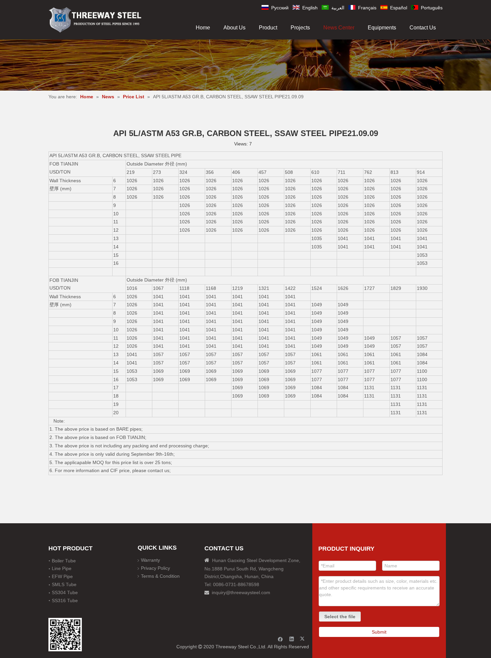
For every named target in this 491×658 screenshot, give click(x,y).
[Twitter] (303, 639)
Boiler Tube (64, 560)
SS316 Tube (65, 600)
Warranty (150, 560)
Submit (379, 632)
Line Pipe (61, 568)
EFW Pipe (62, 576)
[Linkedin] (292, 639)
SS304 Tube (65, 592)
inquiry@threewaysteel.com (241, 592)
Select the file (339, 616)
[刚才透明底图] (95, 19)
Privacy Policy (155, 568)
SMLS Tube (64, 584)
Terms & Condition (160, 576)
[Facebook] (280, 639)
